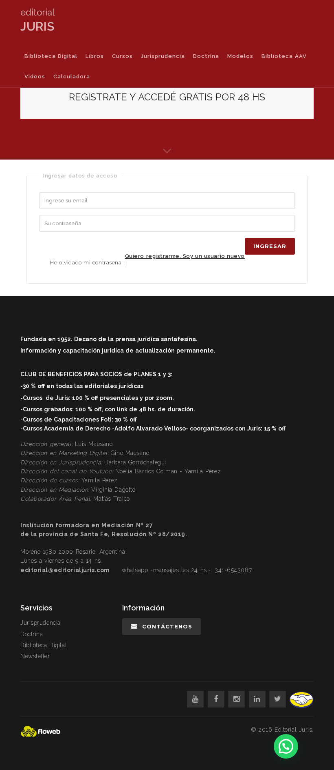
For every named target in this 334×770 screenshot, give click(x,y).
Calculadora (71, 76)
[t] (277, 699)
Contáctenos (167, 626)
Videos (34, 76)
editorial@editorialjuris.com (65, 570)
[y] (195, 699)
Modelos (240, 56)
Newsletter (35, 656)
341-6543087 (233, 570)
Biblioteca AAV (284, 56)
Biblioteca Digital (50, 56)
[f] (216, 699)
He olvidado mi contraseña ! (87, 263)
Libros (95, 56)
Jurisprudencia (163, 56)
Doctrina (206, 56)
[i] (236, 699)
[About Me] (167, 151)
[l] (257, 699)
